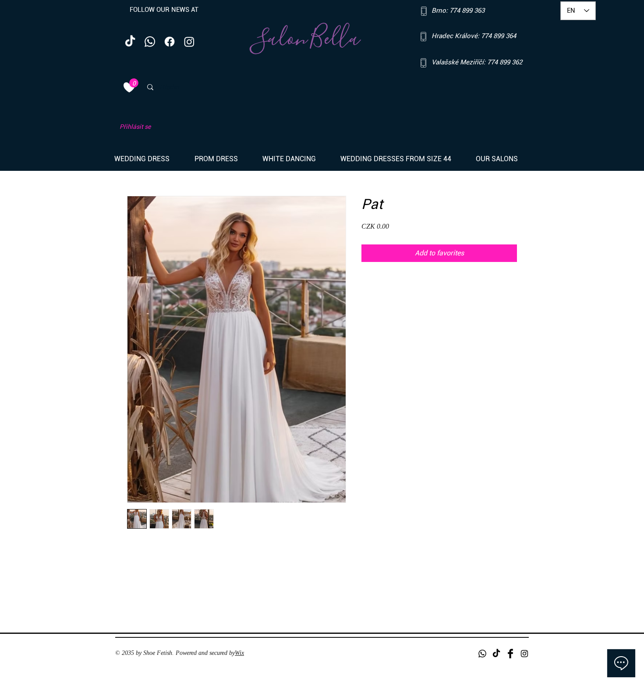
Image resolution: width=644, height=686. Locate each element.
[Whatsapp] (149, 41)
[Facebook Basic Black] (510, 653)
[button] (148, 159)
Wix (239, 653)
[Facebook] (169, 41)
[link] (133, 83)
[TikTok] (130, 41)
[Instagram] (189, 41)
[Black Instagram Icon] (524, 653)
